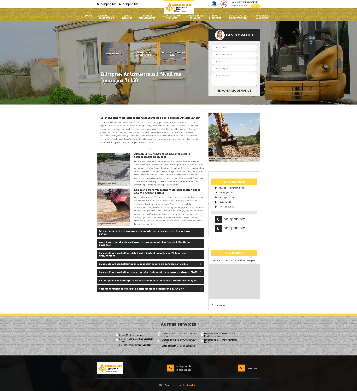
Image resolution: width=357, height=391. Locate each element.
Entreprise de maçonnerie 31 (262, 17)
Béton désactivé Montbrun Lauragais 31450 (136, 340)
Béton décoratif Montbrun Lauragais (178, 346)
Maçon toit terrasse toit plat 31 (171, 17)
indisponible (107, 4)
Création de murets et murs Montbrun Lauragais (179, 341)
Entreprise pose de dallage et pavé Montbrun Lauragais (219, 335)
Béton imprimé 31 (127, 17)
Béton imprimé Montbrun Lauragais (135, 345)
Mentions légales (191, 385)
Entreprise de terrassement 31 (147, 17)
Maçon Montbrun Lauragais (131, 335)
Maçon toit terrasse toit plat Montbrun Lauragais (179, 335)
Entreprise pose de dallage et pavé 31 (237, 17)
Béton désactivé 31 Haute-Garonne (106, 17)
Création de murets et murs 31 (195, 17)
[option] (114, 53)
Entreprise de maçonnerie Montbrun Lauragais (220, 341)
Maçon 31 (88, 17)
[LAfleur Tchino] (179, 7)
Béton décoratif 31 (215, 17)
